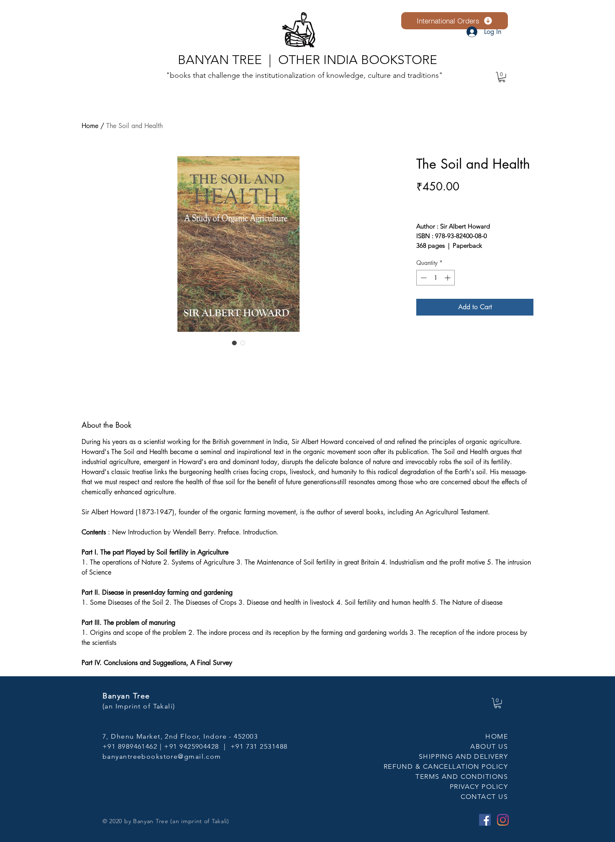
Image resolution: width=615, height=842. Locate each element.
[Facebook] (485, 820)
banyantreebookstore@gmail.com (161, 756)
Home (90, 125)
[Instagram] (503, 820)
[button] (502, 77)
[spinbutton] (435, 277)
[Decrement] (423, 277)
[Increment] (448, 277)
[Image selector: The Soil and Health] (234, 343)
